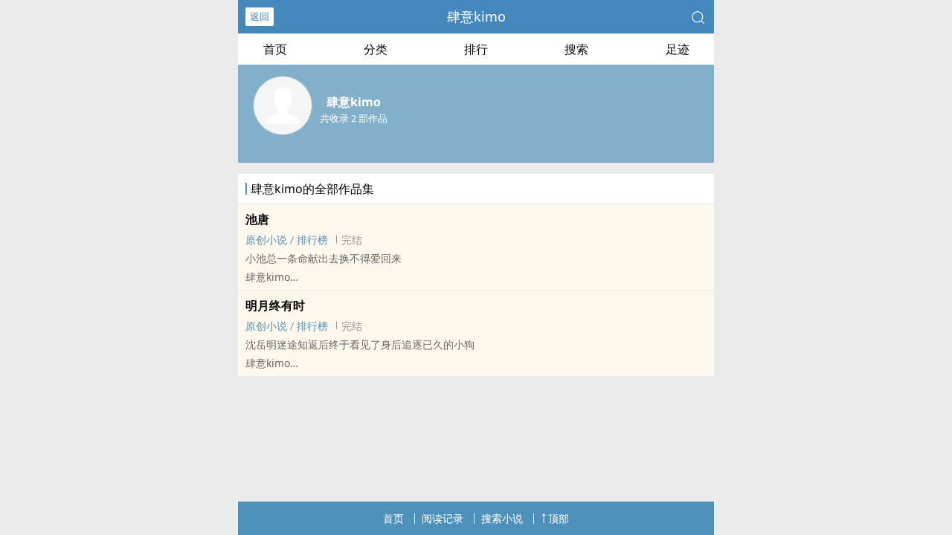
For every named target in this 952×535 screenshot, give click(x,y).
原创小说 (266, 240)
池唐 (257, 219)
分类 (375, 49)
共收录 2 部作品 (353, 118)
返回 (259, 16)
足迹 (677, 49)
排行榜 (312, 240)
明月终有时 (275, 305)
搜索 (576, 49)
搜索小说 (502, 518)
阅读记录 (442, 518)
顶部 (558, 518)
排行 (476, 49)
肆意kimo (476, 16)
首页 (275, 49)
